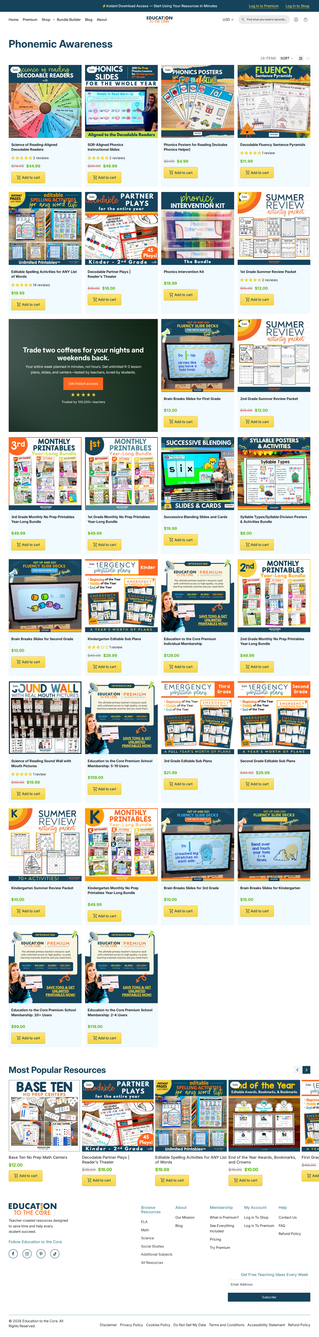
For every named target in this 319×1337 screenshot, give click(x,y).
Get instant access (83, 383)
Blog (179, 1225)
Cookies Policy (158, 1325)
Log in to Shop (297, 6)
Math (145, 1230)
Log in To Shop (256, 1217)
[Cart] (305, 19)
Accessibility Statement (266, 1325)
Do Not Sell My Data (189, 1325)
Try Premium (220, 1247)
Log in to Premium (264, 6)
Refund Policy (290, 1233)
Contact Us (288, 1217)
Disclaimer (108, 1325)
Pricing (215, 1239)
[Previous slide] (297, 1070)
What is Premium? (224, 1217)
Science (147, 1238)
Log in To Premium (259, 1225)
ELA (144, 1222)
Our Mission (184, 1217)
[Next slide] (306, 1070)
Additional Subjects (156, 1254)
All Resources (152, 1262)
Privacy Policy (131, 1325)
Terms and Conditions (226, 1325)
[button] (286, 58)
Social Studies (152, 1246)
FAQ (282, 1225)
